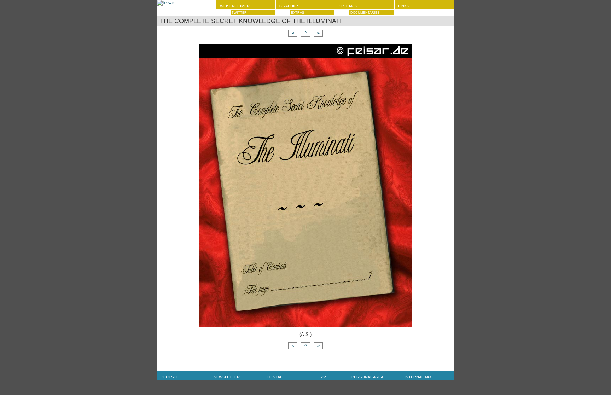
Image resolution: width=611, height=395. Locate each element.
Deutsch (170, 377)
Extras (297, 12)
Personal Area (367, 377)
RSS (323, 377)
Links (403, 6)
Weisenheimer (235, 6)
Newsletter (227, 377)
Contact (276, 377)
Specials (348, 6)
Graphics (289, 6)
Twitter (239, 12)
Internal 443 (418, 377)
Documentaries (364, 12)
